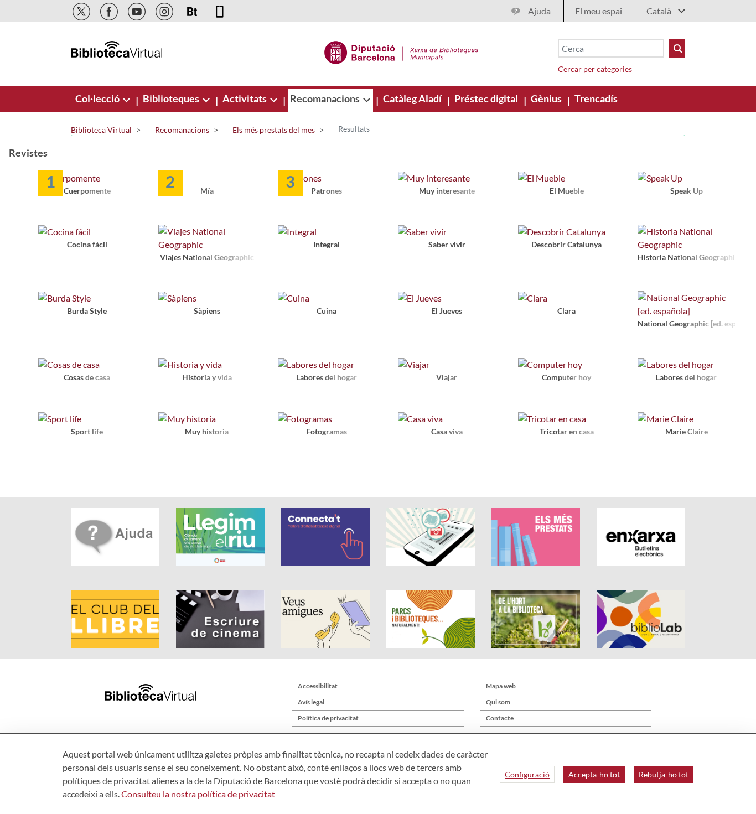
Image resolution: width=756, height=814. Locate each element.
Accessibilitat (318, 686)
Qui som (498, 702)
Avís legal (311, 702)
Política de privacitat (328, 718)
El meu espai (598, 11)
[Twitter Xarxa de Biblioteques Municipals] (82, 9)
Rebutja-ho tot (663, 774)
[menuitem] (98, 98)
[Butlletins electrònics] (193, 9)
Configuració (527, 774)
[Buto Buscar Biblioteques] (677, 48)
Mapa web (501, 686)
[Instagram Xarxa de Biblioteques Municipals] (165, 9)
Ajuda (539, 11)
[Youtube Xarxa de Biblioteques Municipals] (137, 9)
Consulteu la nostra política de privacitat (198, 794)
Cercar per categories (595, 69)
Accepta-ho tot (594, 774)
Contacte (500, 718)
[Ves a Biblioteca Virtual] (401, 51)
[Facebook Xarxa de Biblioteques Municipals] (110, 9)
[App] (219, 9)
